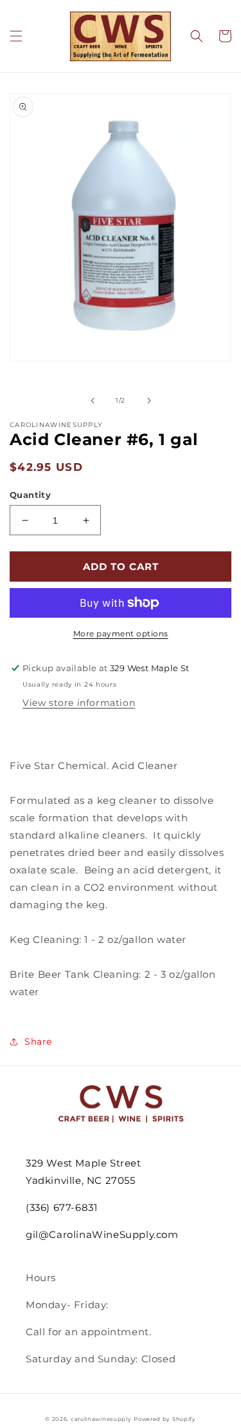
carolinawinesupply (101, 1419)
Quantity (30, 495)
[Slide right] (149, 400)
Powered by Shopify (165, 1419)
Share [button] (38, 1041)
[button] (16, 36)
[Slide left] (92, 400)
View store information (78, 703)
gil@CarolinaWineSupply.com (102, 1234)
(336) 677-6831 (61, 1207)
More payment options (120, 633)
